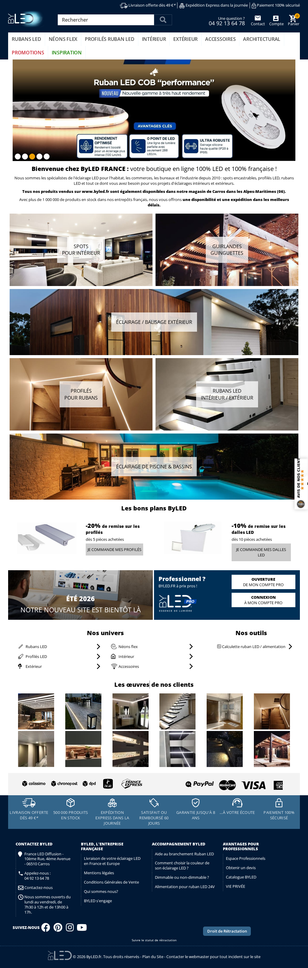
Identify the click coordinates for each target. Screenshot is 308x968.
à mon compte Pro (263, 600)
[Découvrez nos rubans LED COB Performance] (154, 110)
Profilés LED (36, 656)
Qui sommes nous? (101, 891)
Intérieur (126, 656)
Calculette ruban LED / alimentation (253, 646)
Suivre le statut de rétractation (154, 940)
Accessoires (129, 666)
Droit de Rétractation (227, 931)
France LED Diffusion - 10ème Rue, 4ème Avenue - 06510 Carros (47, 859)
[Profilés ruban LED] (81, 394)
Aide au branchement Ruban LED (184, 854)
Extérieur (34, 666)
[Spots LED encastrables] (81, 250)
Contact (258, 23)
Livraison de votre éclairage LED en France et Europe (112, 861)
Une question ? (227, 21)
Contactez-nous (38, 887)
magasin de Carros (207, 191)
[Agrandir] (36, 712)
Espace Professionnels (245, 858)
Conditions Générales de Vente (111, 882)
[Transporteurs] (81, 784)
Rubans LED (36, 646)
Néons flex (128, 646)
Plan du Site (152, 956)
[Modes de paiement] (219, 783)
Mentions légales (99, 872)
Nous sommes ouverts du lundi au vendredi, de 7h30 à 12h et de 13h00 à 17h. (47, 904)
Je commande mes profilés (114, 549)
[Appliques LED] (154, 322)
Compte (276, 23)
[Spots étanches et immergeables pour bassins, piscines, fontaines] (154, 466)
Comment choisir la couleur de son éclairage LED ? (182, 865)
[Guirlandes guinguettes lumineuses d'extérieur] (227, 250)
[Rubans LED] (227, 394)
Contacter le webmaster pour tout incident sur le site (213, 956)
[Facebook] (45, 929)
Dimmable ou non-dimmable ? (182, 877)
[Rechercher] (163, 19)
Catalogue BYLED (241, 877)
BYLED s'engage (98, 900)
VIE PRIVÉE (235, 886)
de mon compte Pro (263, 582)
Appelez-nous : (37, 876)
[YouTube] (82, 929)
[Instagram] (70, 929)
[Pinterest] (58, 929)
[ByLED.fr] (27, 19)
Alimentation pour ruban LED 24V (185, 886)
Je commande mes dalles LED (261, 552)
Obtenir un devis (241, 867)
